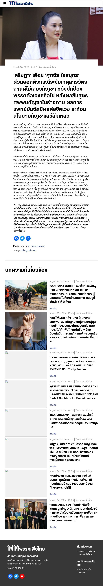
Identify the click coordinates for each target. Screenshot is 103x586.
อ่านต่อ (52, 308)
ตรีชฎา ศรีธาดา (28, 250)
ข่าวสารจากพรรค (36, 246)
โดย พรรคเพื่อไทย (47, 67)
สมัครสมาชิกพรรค (85, 571)
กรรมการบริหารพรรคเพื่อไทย (87, 552)
